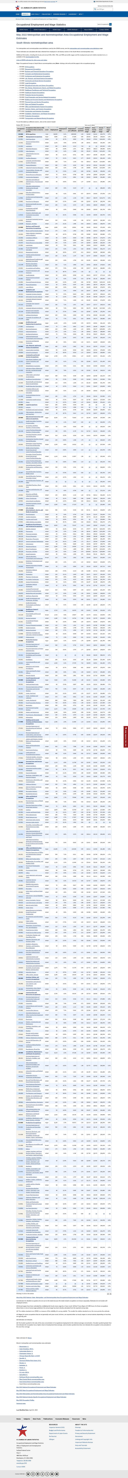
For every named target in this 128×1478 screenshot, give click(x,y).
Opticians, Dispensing (32, 596)
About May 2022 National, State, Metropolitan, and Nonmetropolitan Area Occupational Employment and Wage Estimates (52, 1297)
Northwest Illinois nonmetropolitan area (31, 1377)
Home (18, 1419)
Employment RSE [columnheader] (63, 129)
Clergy (28, 402)
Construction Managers (32, 177)
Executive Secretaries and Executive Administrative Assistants (33, 952)
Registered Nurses (31, 546)
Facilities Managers (31, 158)
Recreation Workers (31, 791)
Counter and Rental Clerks (33, 812)
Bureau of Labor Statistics (23, 19)
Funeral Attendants (31, 773)
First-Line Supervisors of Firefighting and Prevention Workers (33, 655)
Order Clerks (29, 908)
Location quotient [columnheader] (80, 129)
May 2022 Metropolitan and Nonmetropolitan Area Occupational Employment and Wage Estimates (45, 1393)
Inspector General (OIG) (56, 1427)
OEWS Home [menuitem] (23, 29)
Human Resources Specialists (34, 243)
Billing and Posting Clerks (33, 859)
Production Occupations (32, 116)
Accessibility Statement (83, 1448)
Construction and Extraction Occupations (37, 111)
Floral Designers (30, 514)
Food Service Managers (32, 201)
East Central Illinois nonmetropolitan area (31, 1381)
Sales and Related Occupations (34, 104)
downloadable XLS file (32, 57)
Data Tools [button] (35, 14)
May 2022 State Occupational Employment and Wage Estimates (35, 1390)
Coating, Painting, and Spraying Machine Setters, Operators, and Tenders (33, 1225)
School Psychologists (32, 352)
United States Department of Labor (104, 1)
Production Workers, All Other (34, 1234)
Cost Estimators (30, 240)
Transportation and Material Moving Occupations (39, 118)
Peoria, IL (22, 1367)
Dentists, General (31, 529)
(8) (89, 271)
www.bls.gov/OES (21, 1463)
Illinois (30, 1338)
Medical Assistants (31, 630)
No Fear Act (53, 1436)
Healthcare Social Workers (33, 379)
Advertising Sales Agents (33, 820)
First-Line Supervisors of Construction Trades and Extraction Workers (32, 999)
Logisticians (29, 245)
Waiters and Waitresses (32, 712)
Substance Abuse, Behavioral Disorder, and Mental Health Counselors (34, 370)
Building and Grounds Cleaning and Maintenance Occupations (43, 99)
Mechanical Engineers (32, 334)
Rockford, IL (23, 1370)
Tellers (28, 873)
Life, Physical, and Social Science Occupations (39, 78)
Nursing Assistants (31, 618)
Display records (23, 125)
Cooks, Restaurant (31, 700)
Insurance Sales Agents (32, 822)
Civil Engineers (30, 326)
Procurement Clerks (31, 870)
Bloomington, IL (24, 1346)
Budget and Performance (57, 1430)
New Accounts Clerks (32, 905)
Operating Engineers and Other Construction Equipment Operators (34, 1015)
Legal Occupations (30, 83)
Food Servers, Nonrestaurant (34, 715)
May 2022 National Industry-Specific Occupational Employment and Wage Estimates (41, 1397)
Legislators (29, 146)
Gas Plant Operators (31, 1208)
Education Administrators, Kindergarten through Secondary (33, 188)
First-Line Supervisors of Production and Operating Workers (33, 1127)
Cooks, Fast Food (30, 693)
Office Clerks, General (32, 974)
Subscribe (110, 6)
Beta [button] (80, 14)
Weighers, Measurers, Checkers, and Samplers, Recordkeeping (33, 946)
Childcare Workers (31, 784)
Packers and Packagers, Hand (34, 1283)
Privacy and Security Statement (85, 1433)
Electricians (29, 1019)
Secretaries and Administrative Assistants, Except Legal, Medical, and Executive (34, 968)
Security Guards (30, 675)
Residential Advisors (31, 794)
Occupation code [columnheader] (21, 129)
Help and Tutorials (81, 1445)
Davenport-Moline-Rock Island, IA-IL (30, 1360)
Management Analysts (32, 252)
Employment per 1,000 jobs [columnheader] (72, 129)
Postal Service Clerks (32, 930)
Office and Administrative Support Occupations (39, 106)
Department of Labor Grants (58, 1433)
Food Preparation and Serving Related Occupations (40, 97)
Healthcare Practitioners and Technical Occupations (40, 90)
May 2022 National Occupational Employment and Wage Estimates (36, 1387)
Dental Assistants (30, 628)
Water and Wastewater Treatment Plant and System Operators (34, 1204)
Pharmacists (29, 531)
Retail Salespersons (31, 817)
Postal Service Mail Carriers (33, 932)
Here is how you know (49, 1)
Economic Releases (62, 1419)
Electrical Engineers (31, 329)
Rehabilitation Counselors (33, 366)
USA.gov (51, 1439)
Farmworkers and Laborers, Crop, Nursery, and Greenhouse (33, 983)
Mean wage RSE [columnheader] (108, 130)
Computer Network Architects (34, 308)
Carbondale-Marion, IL (26, 1351)
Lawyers (28, 407)
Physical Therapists (31, 536)
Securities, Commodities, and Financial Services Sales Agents (34, 827)
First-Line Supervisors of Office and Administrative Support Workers (34, 854)
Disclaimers (79, 1436)
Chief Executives (30, 139)
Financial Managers (31, 165)
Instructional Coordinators (33, 501)
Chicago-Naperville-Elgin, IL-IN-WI (29, 1356)
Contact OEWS (20, 1467)
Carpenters (29, 1003)
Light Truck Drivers (31, 1258)
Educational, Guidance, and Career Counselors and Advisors (33, 361)
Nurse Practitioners (31, 549)
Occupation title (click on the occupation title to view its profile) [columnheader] (35, 130)
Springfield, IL (23, 1374)
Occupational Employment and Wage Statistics (45, 19)
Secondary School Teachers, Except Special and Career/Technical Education (34, 456)
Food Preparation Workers (33, 703)
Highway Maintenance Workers (34, 1038)
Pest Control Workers (32, 750)
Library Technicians (31, 498)
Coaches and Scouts (31, 519)
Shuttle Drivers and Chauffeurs (34, 1263)
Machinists (29, 1166)
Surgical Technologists (32, 582)
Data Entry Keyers (31, 972)
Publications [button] (46, 14)
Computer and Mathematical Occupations (37, 74)
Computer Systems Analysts (34, 294)
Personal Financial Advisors (33, 282)
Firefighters (29, 659)
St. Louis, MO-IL (24, 1372)
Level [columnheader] (46, 130)
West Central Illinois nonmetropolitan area (31, 1379)
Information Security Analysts (34, 297)
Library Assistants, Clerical (33, 900)
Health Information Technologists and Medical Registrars (33, 605)
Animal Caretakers (31, 766)
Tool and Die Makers (31, 1177)
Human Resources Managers (34, 174)
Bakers (28, 1149)
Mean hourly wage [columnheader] (94, 130)
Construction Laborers (32, 1010)
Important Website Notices (84, 1442)
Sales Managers (30, 151)
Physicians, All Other (31, 551)
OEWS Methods (72, 29)
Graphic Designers (31, 517)
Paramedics (29, 574)
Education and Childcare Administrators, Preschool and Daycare (34, 181)
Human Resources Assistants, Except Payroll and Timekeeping (34, 912)
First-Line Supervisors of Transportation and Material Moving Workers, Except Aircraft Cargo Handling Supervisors (33, 1247)
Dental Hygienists (31, 554)
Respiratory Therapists (32, 539)
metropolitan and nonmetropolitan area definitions (84, 48)
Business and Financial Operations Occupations (39, 71)
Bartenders (29, 705)
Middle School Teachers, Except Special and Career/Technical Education (33, 450)
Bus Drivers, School (31, 1261)
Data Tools (37, 1419)
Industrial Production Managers (34, 168)
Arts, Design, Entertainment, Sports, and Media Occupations (43, 88)
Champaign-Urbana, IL (26, 1353)
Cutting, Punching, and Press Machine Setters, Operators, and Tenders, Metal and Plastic (34, 1153)
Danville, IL (22, 1358)
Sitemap (78, 1427)
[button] (108, 1294)
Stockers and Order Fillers (33, 1286)
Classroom (76, 1419)
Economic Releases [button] (59, 14)
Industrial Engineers (31, 331)
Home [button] (18, 14)
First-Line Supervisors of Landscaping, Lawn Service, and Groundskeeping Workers (34, 734)
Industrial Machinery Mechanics (34, 1102)
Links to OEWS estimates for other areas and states (31, 60)
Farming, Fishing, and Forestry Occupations (38, 109)
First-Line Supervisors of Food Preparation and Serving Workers (34, 689)
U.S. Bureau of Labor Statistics (33, 8)
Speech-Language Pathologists (34, 541)
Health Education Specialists (34, 386)
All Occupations (29, 67)
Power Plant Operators (32, 1195)
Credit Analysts (30, 275)
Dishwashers (29, 717)
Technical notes (21, 1403)
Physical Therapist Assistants (34, 625)
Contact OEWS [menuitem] (104, 29)
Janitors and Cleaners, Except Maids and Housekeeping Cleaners (34, 741)
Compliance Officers (31, 238)
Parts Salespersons (31, 815)
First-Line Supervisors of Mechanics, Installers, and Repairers (33, 1058)
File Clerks (29, 889)
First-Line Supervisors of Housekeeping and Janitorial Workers (34, 728)
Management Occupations (33, 69)
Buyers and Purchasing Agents (34, 231)
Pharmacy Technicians (32, 577)
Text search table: (90, 125)
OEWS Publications (40, 29)
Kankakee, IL (23, 1365)
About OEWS (88, 29)
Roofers (28, 1031)
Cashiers (28, 810)
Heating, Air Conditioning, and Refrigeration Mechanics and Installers (34, 1098)
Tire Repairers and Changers (34, 1093)
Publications (48, 1419)
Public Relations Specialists (33, 522)
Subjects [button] (25, 14)
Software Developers (32, 315)
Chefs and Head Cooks (32, 684)
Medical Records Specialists (33, 593)
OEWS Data (56, 29)
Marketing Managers (31, 149)
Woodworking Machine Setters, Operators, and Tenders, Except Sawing (32, 1190)
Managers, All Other (31, 224)
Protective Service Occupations (34, 95)
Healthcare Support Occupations (34, 92)
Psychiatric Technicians (32, 579)
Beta (84, 1419)
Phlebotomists (30, 637)
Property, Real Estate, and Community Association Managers (33, 215)
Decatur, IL (22, 1363)
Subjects (27, 1419)
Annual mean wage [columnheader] (101, 130)
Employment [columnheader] (54, 130)
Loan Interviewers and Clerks (34, 902)
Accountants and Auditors (33, 268)
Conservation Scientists (32, 350)
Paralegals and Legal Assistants (34, 409)
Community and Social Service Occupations (38, 81)
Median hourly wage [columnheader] (87, 130)
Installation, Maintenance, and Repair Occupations (40, 113)
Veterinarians (29, 544)
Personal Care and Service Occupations (37, 102)
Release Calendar (102, 6)
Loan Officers (29, 287)
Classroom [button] (72, 14)
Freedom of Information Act (84, 1430)
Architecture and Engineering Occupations (37, 76)
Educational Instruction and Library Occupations (39, 85)
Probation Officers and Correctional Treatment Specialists (32, 391)
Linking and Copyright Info (83, 1439)
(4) (89, 146)
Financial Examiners (31, 284)
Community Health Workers (33, 399)
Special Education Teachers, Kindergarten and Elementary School (34, 467)
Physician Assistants (31, 534)
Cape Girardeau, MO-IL (26, 1349)
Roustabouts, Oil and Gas (33, 1049)
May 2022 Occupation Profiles (25, 1400)
